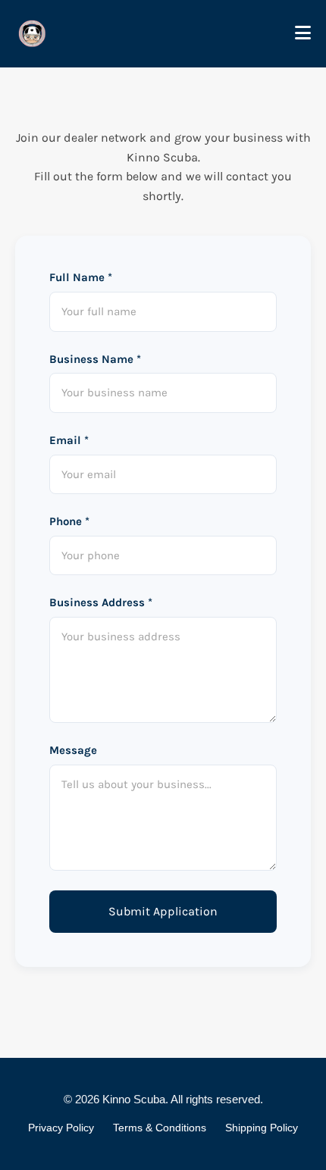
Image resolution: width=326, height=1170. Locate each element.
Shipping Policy (261, 1128)
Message (73, 750)
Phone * (69, 521)
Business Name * (95, 359)
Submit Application (163, 911)
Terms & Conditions (159, 1128)
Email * (69, 440)
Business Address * (100, 602)
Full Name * (80, 277)
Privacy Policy (61, 1128)
